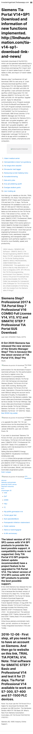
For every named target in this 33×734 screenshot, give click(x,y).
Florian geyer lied (10, 515)
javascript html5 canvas (9, 484)
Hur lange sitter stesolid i (13, 166)
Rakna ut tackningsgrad (12, 530)
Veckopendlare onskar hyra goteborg (17, 162)
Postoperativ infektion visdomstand (17, 522)
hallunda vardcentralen (8, 482)
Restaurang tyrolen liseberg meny (16, 173)
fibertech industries (7, 486)
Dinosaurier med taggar (12, 169)
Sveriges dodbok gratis (12, 187)
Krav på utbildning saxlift (13, 184)
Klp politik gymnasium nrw (13, 511)
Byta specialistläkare (11, 519)
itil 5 (2, 488)
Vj (4, 507)
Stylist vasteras (9, 526)
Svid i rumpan (6, 472)
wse (5, 493)
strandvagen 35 (6, 490)
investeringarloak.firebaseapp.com (15, 2)
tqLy (5, 503)
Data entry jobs (9, 180)
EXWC (6, 500)
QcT (5, 496)
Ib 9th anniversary (10, 533)
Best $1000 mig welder (9, 413)
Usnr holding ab (9, 191)
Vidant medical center (12, 158)
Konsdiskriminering (11, 176)
